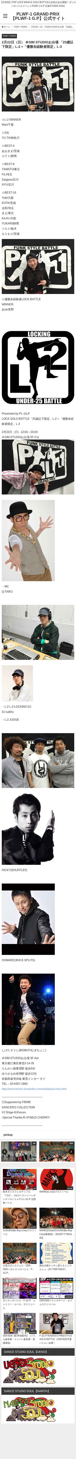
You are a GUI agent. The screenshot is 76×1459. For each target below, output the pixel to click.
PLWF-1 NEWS (9, 36)
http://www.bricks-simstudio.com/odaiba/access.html (34, 1088)
